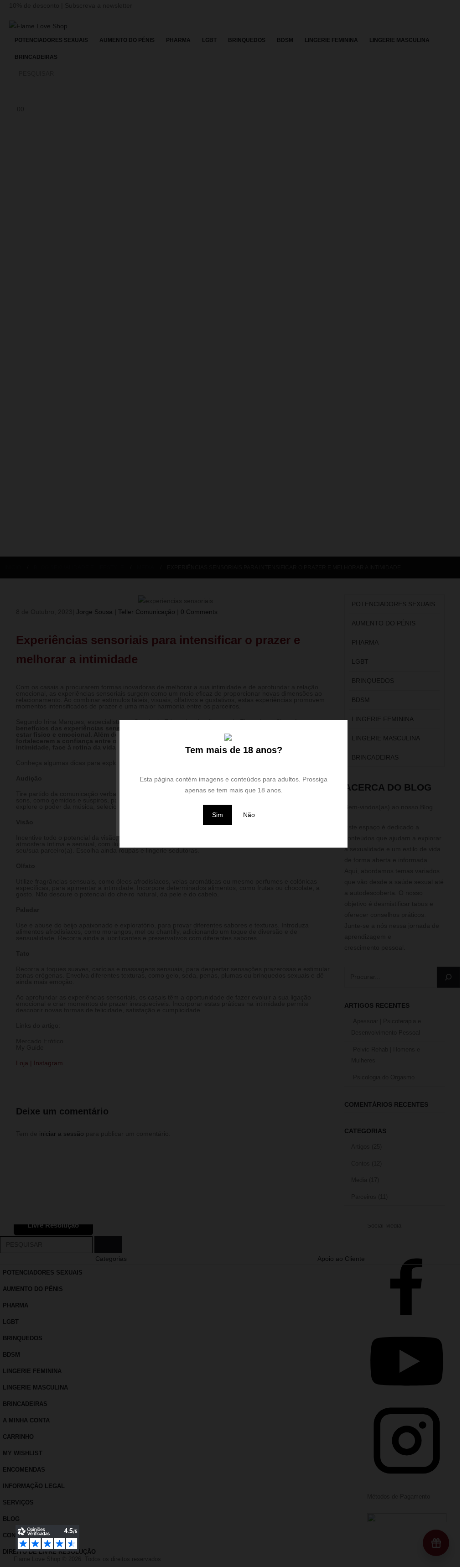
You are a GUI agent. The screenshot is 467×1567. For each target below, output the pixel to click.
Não (249, 814)
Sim (217, 814)
